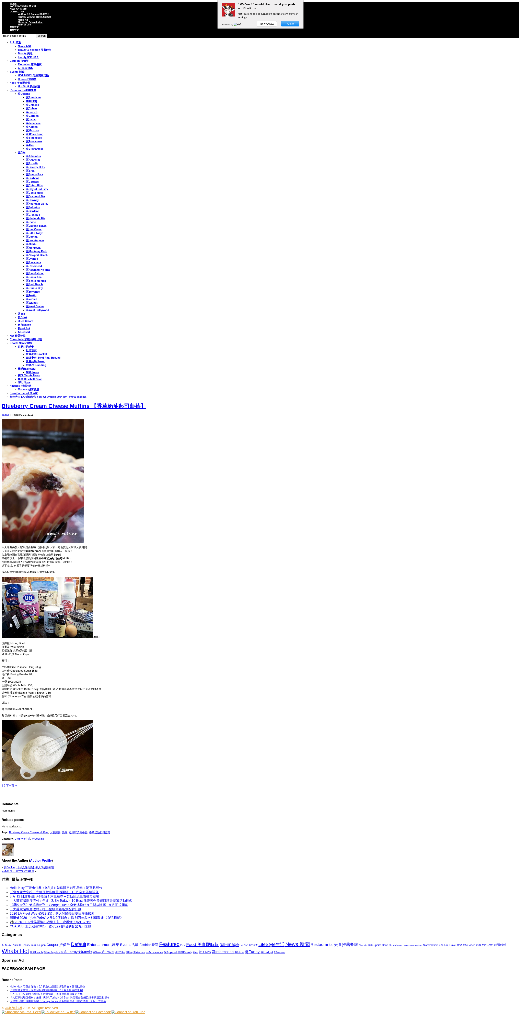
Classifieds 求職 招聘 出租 (26, 339)
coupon (41, 945)
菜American (33, 97)
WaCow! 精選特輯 (494, 945)
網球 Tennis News (29, 375)
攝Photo (97, 952)
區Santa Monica (36, 280)
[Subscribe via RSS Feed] (21, 1012)
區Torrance (33, 291)
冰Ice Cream (25, 321)
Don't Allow (267, 23)
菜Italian (31, 119)
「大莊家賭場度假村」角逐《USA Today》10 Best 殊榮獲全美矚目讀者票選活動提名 (71, 900)
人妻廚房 (55, 832)
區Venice (31, 299)
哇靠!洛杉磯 (13, 1008)
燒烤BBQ (31, 101)
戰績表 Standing (36, 365)
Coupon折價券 (58, 945)
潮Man (129, 952)
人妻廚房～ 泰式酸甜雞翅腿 (18, 871)
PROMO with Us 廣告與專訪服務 (34, 17)
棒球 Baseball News (30, 379)
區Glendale (33, 214)
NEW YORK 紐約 (18, 9)
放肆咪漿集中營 (78, 832)
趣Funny (252, 952)
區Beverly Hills (35, 167)
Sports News (381, 945)
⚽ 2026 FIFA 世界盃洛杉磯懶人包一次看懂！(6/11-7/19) (50, 922)
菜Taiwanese (34, 141)
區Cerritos (32, 181)
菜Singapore (34, 137)
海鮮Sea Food (34, 134)
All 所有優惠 (25, 68)
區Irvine (31, 222)
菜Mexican (32, 130)
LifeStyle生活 (22, 838)
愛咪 (64, 832)
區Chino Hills (34, 185)
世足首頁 (31, 350)
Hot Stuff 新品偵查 (29, 86)
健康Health (36, 952)
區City (21, 152)
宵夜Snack (24, 324)
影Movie (85, 952)
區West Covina (35, 306)
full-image (229, 944)
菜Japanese (33, 123)
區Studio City (34, 288)
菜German (32, 115)
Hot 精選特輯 (17, 335)
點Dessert (24, 332)
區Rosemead (34, 266)
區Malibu (31, 244)
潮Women (139, 952)
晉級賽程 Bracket (36, 354)
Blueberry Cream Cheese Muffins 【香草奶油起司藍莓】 (74, 406)
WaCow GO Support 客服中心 (33, 14)
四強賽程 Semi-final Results (43, 357)
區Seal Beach (34, 284)
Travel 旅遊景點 (458, 945)
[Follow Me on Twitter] (58, 1012)
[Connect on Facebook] (93, 1012)
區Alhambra (33, 156)
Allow (290, 23)
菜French (31, 112)
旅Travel (107, 952)
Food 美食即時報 (20, 82)
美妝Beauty (184, 952)
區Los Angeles (35, 240)
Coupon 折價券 (19, 60)
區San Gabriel (35, 273)
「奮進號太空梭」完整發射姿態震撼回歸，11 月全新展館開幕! (54, 892)
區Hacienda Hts (35, 218)
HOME (13, 3)
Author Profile (41, 860)
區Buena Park (34, 174)
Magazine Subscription (30, 22)
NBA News (32, 372)
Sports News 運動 (21, 343)
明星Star (120, 952)
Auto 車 (17, 945)
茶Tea (21, 313)
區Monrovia (33, 247)
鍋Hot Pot (24, 328)
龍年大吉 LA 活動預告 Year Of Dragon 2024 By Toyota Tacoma (48, 396)
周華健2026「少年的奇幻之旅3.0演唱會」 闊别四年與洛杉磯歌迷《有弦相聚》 (66, 917)
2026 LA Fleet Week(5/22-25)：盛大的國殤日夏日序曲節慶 (52, 913)
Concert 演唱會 (27, 79)
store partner (415, 945)
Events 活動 (17, 71)
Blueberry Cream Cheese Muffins (28, 832)
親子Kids (205, 952)
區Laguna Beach (36, 225)
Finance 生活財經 (20, 385)
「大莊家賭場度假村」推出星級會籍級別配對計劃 (45, 909)
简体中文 (14, 27)
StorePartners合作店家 (24, 393)
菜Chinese (32, 104)
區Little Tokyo (34, 233)
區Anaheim (33, 159)
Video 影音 (474, 945)
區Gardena (32, 211)
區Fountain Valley (37, 203)
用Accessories (154, 952)
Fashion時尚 (148, 945)
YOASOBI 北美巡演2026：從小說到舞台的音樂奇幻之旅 (50, 926)
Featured (169, 944)
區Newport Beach (37, 255)
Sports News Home (399, 945)
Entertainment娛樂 (103, 944)
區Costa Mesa (34, 192)
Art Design (7, 945)
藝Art (195, 952)
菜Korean (32, 126)
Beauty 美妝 (25, 53)
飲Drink (22, 317)
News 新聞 (24, 46)
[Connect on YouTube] (128, 1012)
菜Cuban (31, 108)
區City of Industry (37, 189)
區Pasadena (33, 262)
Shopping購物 (366, 945)
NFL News (24, 382)
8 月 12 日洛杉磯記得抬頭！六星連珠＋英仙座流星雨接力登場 (54, 896)
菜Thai (30, 145)
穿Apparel (170, 952)
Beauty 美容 (29, 945)
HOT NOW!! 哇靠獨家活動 (33, 75)
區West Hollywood (37, 310)
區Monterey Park (36, 251)
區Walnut (31, 302)
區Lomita (31, 236)
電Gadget (266, 952)
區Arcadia (32, 163)
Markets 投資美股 (28, 389)
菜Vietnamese (34, 148)
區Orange (32, 258)
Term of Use (24, 24)
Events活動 (129, 945)
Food (182, 945)
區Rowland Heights (38, 269)
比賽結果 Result (35, 361)
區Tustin (31, 295)
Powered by (228, 24)
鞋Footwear (279, 952)
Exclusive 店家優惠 (30, 64)
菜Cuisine (24, 93)
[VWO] (238, 24)
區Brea (30, 170)
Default (78, 944)
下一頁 (11, 785)
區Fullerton (33, 207)
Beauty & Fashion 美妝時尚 (34, 49)
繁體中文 (14, 30)
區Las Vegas (34, 229)
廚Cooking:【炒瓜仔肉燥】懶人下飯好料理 (29, 867)
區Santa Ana (34, 277)
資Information (223, 952)
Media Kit (23, 20)
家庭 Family (69, 952)
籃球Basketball (27, 368)
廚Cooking (38, 838)
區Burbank (32, 178)
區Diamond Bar (35, 196)
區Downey (32, 200)
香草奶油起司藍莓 (99, 832)
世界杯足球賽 (26, 346)
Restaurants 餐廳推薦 (23, 90)
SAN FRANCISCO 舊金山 (23, 6)
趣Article (239, 952)
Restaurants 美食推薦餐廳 (334, 944)
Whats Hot (15, 951)
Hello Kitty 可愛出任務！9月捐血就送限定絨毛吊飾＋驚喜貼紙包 (56, 888)
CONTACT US (17, 11)
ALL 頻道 (15, 42)
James (6, 414)
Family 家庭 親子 (28, 57)
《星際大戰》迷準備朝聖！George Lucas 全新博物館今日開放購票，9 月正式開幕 (69, 905)
